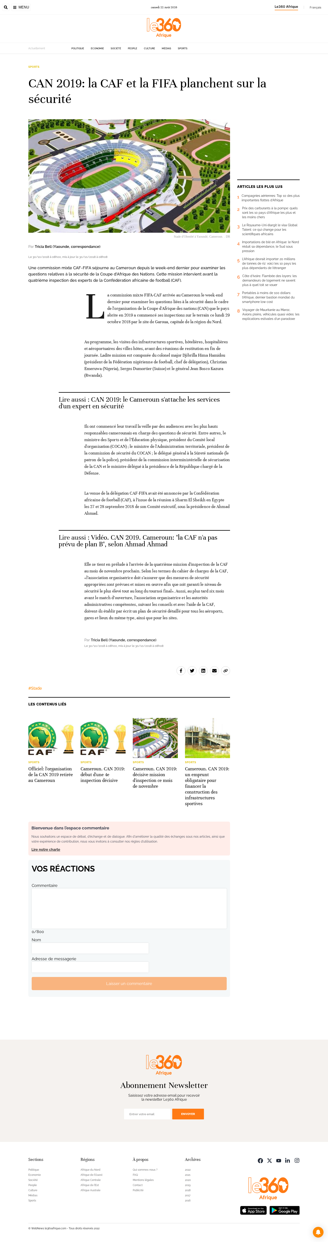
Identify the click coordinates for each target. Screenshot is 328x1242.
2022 (188, 1169)
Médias (166, 48)
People (132, 48)
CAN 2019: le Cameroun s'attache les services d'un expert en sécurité (139, 402)
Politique (77, 48)
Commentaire (45, 885)
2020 (188, 1180)
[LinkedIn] (288, 1160)
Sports (182, 48)
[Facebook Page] (260, 1160)
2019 (188, 1185)
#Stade (35, 688)
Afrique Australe (90, 1190)
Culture (149, 48)
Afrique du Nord (90, 1169)
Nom (36, 940)
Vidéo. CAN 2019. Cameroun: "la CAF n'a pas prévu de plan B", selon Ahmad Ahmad (138, 540)
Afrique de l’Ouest (91, 1174)
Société (116, 48)
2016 (188, 1200)
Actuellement (36, 48)
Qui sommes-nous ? (145, 1169)
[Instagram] (297, 1160)
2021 (187, 1174)
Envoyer (188, 1114)
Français (315, 7)
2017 (187, 1195)
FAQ (135, 1174)
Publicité (138, 1190)
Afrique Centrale (91, 1180)
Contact (138, 1185)
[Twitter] (269, 1160)
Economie (97, 48)
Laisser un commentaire (129, 983)
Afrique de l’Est (90, 1185)
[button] (318, 1232)
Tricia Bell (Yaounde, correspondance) (67, 247)
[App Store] (253, 1210)
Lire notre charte (45, 849)
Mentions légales (143, 1180)
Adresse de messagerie (54, 958)
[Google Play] (284, 1210)
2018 (188, 1190)
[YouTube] (278, 1160)
